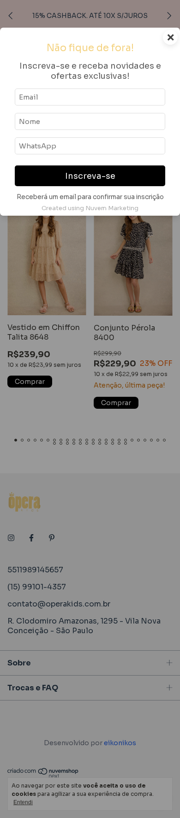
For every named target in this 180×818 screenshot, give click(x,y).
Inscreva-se (90, 176)
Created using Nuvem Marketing (90, 208)
